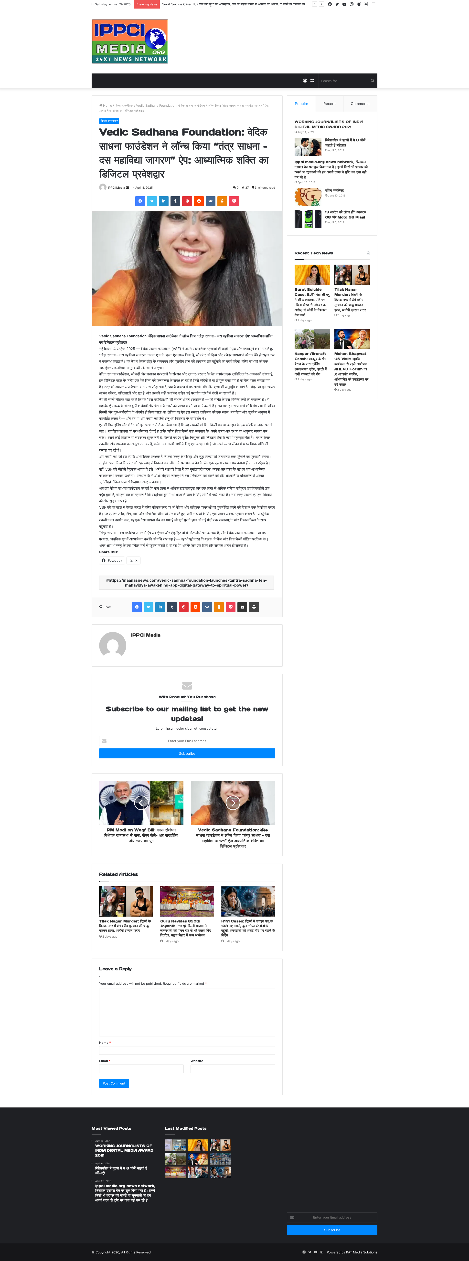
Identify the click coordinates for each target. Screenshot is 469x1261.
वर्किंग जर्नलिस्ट (334, 190)
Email (104, 1061)
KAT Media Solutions (361, 1252)
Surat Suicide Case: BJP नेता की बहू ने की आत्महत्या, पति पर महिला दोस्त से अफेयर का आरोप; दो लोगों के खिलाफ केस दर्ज (237, 4)
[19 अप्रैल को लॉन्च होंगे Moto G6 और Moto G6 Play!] (308, 219)
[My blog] (130, 41)
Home (107, 105)
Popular (301, 103)
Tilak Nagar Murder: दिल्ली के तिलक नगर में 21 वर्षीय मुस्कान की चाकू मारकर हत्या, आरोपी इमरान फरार (125, 926)
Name (105, 1042)
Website (197, 1061)
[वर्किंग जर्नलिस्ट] (308, 197)
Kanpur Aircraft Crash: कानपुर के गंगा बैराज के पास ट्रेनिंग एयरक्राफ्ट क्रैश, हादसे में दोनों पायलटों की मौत (311, 363)
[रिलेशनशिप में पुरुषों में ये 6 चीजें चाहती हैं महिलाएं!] (308, 147)
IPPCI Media (116, 187)
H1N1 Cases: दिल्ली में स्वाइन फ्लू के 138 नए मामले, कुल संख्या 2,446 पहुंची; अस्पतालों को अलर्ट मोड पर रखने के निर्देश (248, 928)
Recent (329, 103)
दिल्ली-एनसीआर (124, 105)
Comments (360, 103)
